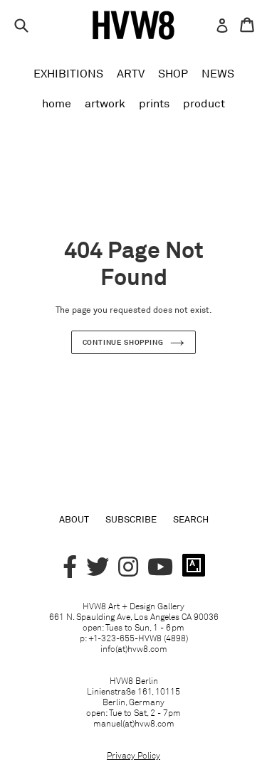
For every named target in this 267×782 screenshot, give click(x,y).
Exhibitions (68, 73)
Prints (154, 103)
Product (204, 103)
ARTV (131, 73)
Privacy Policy (133, 755)
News (217, 73)
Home (56, 103)
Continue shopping (123, 342)
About (74, 519)
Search (191, 519)
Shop (173, 73)
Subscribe (131, 519)
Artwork (105, 103)
